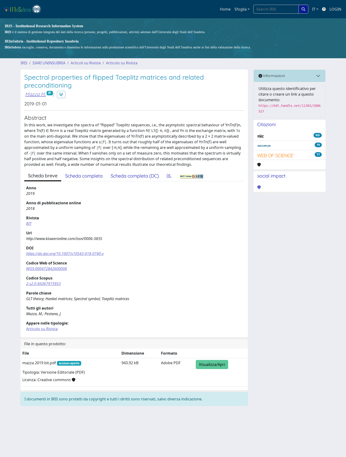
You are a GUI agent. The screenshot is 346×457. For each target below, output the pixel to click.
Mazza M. (35, 94)
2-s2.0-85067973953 (43, 283)
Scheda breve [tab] (42, 175)
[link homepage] (24, 9)
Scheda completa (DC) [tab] (135, 176)
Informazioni (273, 75)
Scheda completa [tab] (84, 176)
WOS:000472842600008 (46, 268)
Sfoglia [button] (240, 9)
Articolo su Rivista (121, 63)
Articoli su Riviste (86, 63)
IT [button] (313, 9)
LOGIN (335, 9)
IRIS (23, 63)
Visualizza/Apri (212, 364)
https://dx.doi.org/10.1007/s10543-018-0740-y (65, 253)
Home (225, 9)
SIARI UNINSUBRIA (48, 63)
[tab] (169, 176)
